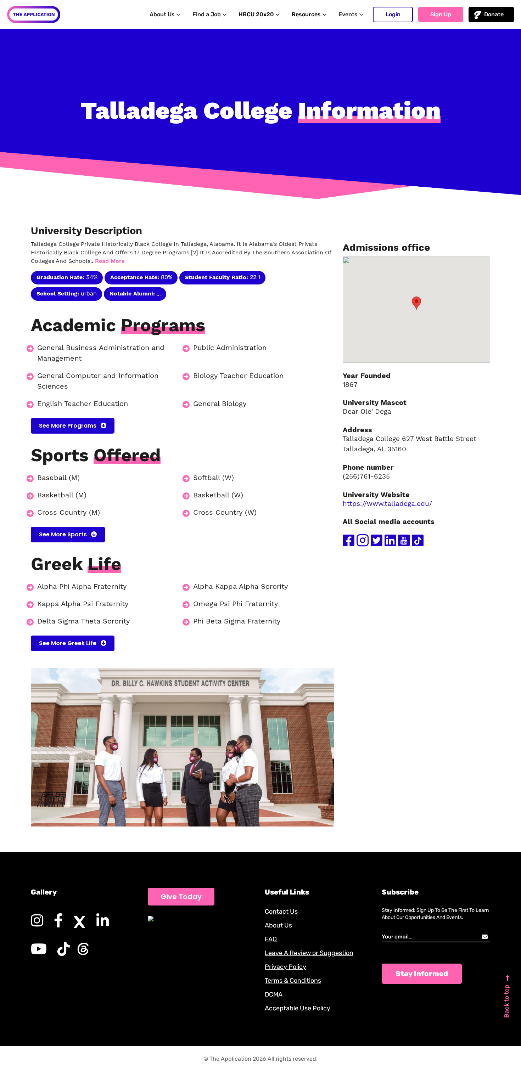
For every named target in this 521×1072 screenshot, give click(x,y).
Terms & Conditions (293, 980)
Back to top (506, 1001)
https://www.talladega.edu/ (387, 504)
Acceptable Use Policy (297, 1008)
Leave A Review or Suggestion (309, 953)
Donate (494, 14)
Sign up (440, 14)
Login (393, 14)
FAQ (271, 939)
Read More (110, 261)
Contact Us (281, 911)
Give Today (181, 897)
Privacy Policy (285, 967)
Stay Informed (422, 973)
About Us (278, 925)
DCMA (273, 994)
